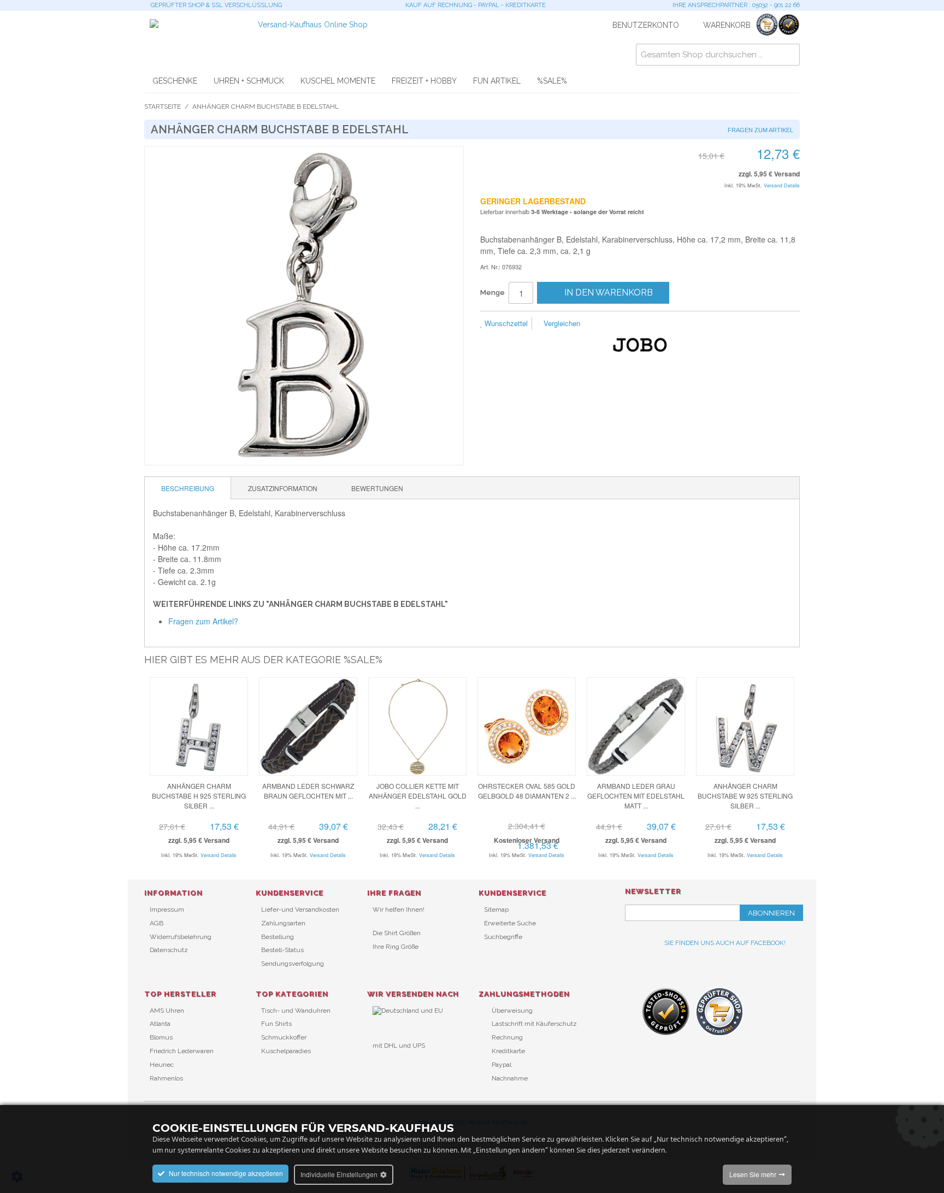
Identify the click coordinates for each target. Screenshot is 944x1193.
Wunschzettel (505, 323)
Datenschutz (169, 950)
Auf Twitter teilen (647, 324)
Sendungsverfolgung (292, 963)
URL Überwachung (401, 1063)
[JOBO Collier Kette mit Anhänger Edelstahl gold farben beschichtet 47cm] (417, 726)
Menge (492, 292)
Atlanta (160, 1023)
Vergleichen (560, 323)
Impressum (167, 909)
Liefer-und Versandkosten (300, 909)
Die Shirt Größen (397, 933)
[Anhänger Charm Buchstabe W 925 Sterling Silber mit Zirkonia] (745, 726)
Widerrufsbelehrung (180, 937)
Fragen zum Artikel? (203, 621)
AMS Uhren (167, 1010)
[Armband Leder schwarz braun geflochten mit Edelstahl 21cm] (308, 726)
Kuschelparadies (286, 1051)
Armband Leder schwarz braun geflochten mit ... (308, 790)
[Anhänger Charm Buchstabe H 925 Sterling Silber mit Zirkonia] (199, 726)
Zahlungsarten (283, 923)
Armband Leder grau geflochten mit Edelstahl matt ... (636, 795)
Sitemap (496, 909)
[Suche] (789, 55)
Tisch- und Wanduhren (296, 1010)
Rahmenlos (166, 1078)
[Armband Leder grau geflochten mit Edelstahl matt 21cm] (636, 726)
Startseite (162, 106)
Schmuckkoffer (283, 1037)
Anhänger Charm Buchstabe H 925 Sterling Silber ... (199, 795)
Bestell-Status (282, 950)
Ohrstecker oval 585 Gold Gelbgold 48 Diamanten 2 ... (527, 790)
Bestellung (277, 937)
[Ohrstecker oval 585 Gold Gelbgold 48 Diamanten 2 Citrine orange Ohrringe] (526, 726)
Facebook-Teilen (625, 324)
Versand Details (782, 185)
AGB (156, 923)
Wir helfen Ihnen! (398, 909)
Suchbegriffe (503, 937)
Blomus (161, 1037)
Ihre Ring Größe (395, 946)
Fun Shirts (276, 1023)
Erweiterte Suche (510, 923)
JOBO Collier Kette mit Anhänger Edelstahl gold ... (418, 795)
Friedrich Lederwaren (182, 1051)
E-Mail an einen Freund (603, 324)
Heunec (162, 1064)
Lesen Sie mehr (752, 1174)
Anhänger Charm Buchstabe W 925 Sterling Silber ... (745, 795)
